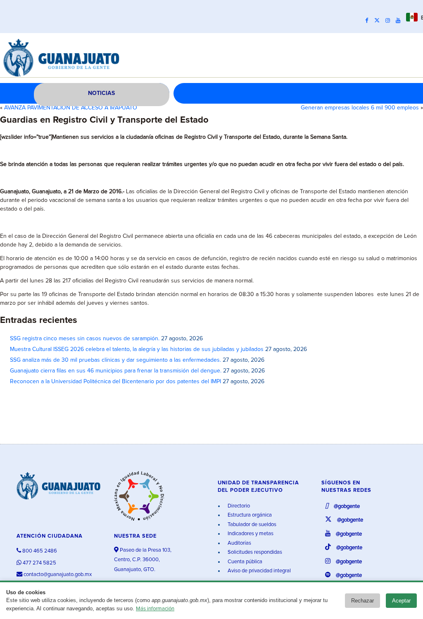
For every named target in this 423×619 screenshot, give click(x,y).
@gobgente (346, 506)
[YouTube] (400, 21)
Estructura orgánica (249, 515)
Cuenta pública (244, 561)
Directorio (238, 506)
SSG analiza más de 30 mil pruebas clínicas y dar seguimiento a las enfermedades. (115, 360)
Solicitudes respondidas (254, 552)
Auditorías (238, 543)
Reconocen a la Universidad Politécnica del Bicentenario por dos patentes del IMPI (115, 381)
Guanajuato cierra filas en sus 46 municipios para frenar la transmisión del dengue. (115, 371)
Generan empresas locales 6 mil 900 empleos (360, 108)
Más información (155, 609)
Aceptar (401, 601)
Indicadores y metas (249, 533)
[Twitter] (379, 21)
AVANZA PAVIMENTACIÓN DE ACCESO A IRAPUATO (70, 108)
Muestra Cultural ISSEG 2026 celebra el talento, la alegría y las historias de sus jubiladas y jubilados (137, 349)
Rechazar (362, 601)
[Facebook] (369, 21)
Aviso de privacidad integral (258, 571)
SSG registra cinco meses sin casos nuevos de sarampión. (84, 339)
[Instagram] (389, 21)
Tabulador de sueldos (251, 524)
